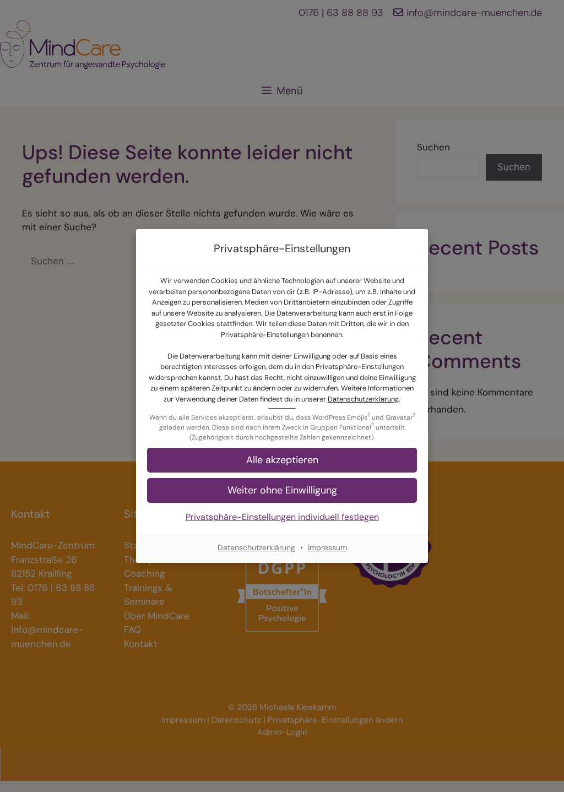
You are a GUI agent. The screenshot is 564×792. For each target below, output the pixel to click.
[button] (282, 490)
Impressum (327, 547)
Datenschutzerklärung (363, 399)
